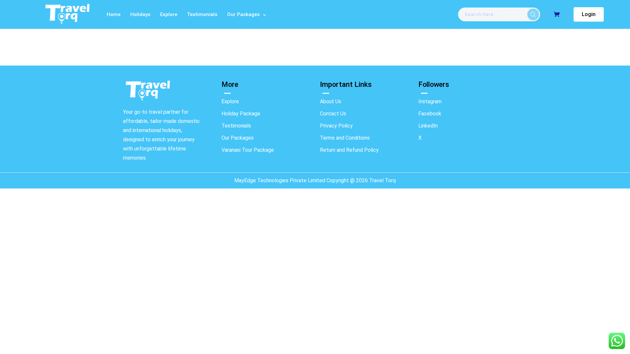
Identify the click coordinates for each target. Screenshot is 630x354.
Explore (168, 14)
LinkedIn (428, 126)
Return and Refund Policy (349, 150)
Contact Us (333, 113)
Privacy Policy (336, 126)
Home (113, 14)
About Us (330, 101)
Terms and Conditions (345, 138)
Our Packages (243, 14)
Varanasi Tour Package (247, 150)
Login (589, 14)
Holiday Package (240, 113)
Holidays (140, 14)
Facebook (429, 113)
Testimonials (202, 14)
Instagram (430, 101)
